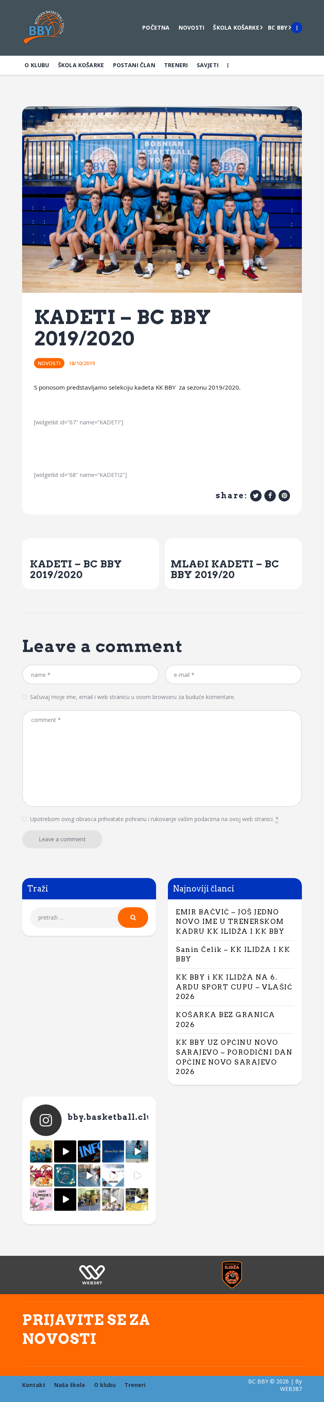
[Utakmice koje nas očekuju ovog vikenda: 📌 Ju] (113, 1175)
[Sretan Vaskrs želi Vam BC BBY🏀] (41, 1175)
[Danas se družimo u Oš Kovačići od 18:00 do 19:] (137, 1151)
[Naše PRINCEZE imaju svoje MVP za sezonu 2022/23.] (41, 1151)
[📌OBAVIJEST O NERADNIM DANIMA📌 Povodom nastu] (89, 1151)
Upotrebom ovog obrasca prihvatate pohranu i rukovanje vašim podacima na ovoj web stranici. (154, 819)
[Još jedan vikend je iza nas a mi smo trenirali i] (137, 1199)
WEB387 (291, 1389)
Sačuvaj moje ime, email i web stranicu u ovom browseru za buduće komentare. (132, 697)
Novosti (49, 363)
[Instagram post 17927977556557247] (137, 1175)
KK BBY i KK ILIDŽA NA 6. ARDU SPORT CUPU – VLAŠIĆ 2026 (234, 987)
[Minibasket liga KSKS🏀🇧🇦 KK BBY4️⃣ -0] (65, 1199)
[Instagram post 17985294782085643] (65, 1151)
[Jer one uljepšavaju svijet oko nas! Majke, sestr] (41, 1199)
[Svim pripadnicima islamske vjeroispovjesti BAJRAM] (113, 1151)
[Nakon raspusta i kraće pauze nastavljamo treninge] (89, 1199)
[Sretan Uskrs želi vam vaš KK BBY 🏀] (65, 1175)
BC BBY (258, 1381)
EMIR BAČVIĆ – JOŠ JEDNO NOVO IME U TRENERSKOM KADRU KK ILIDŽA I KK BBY (230, 921)
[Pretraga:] (89, 917)
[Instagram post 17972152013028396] (113, 1199)
